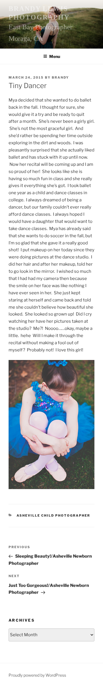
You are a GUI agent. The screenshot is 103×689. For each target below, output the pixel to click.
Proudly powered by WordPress (37, 675)
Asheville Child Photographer (53, 515)
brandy (60, 77)
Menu (54, 56)
